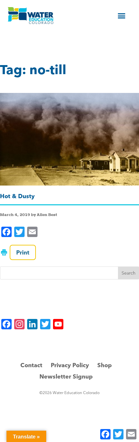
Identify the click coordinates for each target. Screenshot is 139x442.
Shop (104, 365)
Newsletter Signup (66, 376)
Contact (31, 365)
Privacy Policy (70, 365)
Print (22, 252)
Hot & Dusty (17, 196)
